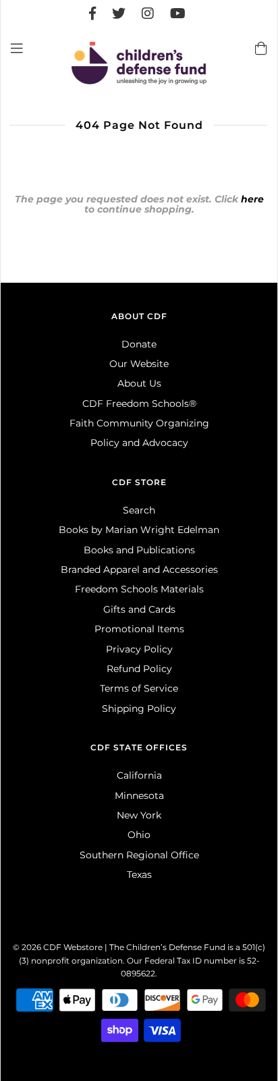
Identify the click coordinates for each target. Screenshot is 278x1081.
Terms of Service (139, 688)
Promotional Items (139, 629)
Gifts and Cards (139, 609)
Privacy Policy (139, 649)
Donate (139, 344)
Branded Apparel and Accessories (139, 569)
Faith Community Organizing (139, 423)
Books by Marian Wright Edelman (139, 530)
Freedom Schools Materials (139, 589)
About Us (139, 383)
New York (139, 815)
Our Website (139, 364)
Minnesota (139, 795)
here (252, 199)
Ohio (139, 835)
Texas (139, 874)
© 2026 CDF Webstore (58, 947)
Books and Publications (139, 550)
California (139, 775)
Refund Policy (139, 669)
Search (139, 510)
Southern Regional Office (139, 855)
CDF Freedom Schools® (139, 403)
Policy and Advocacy (139, 443)
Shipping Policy (139, 708)
